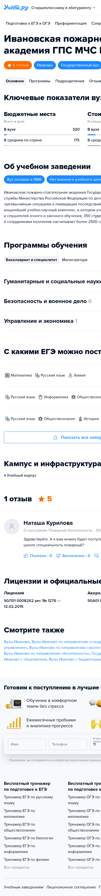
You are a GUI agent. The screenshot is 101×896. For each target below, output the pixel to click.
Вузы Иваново (17, 641)
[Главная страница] (16, 8)
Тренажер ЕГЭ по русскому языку (28, 800)
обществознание (59, 418)
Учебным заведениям (23, 887)
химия (80, 375)
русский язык (53, 375)
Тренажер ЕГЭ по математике (19, 813)
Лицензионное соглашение (71, 887)
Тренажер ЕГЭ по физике (26, 859)
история (91, 418)
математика (21, 375)
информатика (56, 397)
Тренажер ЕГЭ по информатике (19, 848)
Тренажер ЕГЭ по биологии (28, 838)
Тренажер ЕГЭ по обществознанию (19, 827)
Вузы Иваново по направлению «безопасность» (46, 653)
